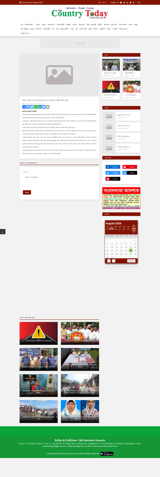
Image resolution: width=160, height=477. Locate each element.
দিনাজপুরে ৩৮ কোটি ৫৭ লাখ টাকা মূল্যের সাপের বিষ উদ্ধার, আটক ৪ (80, 365)
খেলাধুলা (43, 24)
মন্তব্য (27, 192)
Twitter (115, 173)
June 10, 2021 (121, 139)
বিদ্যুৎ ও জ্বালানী (91, 24)
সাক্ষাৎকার (106, 24)
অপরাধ (109, 28)
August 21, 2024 (122, 117)
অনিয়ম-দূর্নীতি (60, 24)
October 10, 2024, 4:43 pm (34, 104)
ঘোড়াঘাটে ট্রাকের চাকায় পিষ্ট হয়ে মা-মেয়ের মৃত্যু (38, 340)
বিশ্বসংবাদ (38, 28)
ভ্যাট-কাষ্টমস (46, 28)
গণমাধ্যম (114, 28)
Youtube (132, 167)
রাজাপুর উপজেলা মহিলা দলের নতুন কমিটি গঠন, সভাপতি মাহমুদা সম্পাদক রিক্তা (80, 417)
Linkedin (132, 173)
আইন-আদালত (123, 24)
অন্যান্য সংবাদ (24, 33)
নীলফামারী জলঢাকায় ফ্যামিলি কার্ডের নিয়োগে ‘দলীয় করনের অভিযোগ (39, 391)
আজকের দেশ (51, 24)
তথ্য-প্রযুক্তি (24, 28)
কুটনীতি (100, 24)
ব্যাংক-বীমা (114, 24)
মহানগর (75, 24)
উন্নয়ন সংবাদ (123, 28)
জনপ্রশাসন (82, 24)
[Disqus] (59, 232)
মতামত (32, 28)
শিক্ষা (57, 28)
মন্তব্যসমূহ (25, 172)
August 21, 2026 (109, 75)
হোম (21, 24)
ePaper (113, 2)
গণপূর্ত (72, 28)
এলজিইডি (102, 28)
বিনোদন (95, 28)
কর (53, 28)
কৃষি (76, 28)
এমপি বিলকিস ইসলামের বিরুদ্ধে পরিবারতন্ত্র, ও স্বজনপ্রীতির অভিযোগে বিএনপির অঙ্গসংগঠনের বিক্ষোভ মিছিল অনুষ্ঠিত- (80, 391)
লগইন (138, 2)
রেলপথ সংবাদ (83, 28)
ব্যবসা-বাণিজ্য (29, 24)
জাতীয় (38, 24)
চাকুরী (90, 28)
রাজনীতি (68, 24)
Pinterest (115, 179)
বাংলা (99, 2)
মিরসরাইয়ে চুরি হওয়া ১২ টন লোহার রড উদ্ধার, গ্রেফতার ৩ (38, 366)
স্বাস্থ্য (135, 24)
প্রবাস (130, 24)
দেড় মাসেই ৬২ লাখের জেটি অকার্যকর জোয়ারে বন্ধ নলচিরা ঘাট (39, 417)
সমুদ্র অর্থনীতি (64, 28)
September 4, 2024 (123, 128)
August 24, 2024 (122, 149)
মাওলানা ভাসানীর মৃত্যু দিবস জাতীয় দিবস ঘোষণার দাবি (80, 340)
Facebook (115, 167)
